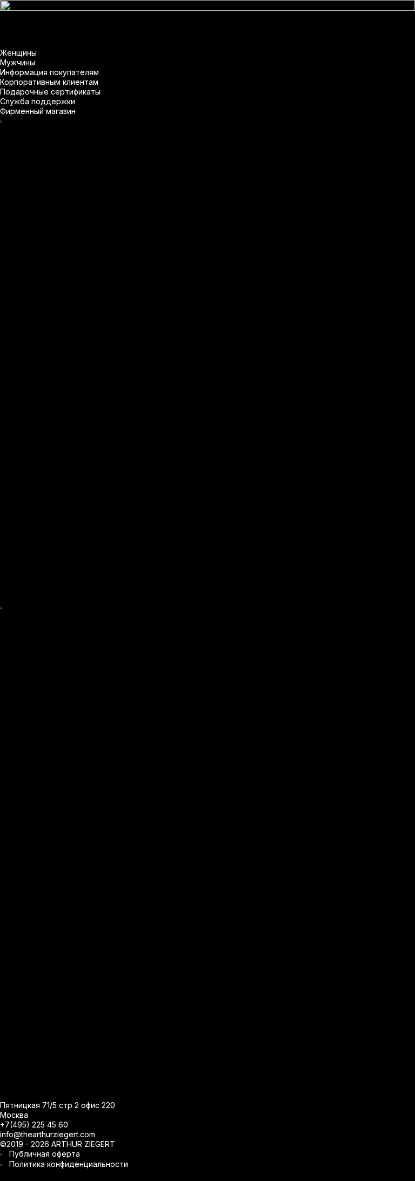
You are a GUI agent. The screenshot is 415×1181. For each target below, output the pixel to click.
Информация (137, 8)
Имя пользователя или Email (191, 600)
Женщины (29, 8)
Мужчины (80, 8)
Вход (208, 696)
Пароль (151, 638)
